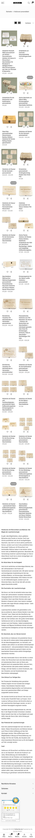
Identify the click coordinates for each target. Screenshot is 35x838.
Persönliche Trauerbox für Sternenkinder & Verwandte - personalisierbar (7, 368)
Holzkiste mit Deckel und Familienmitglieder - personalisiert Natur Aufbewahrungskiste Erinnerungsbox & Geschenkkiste (8, 404)
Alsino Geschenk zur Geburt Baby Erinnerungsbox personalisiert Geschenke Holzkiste (25, 101)
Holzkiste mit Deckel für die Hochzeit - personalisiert (25, 133)
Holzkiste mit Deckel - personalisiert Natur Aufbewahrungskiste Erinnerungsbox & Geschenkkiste (9, 507)
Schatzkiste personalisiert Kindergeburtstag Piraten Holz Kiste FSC (24, 172)
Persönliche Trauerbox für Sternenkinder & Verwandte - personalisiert (7, 319)
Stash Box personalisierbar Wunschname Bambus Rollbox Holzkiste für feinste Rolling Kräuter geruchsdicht (8, 137)
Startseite (9, 11)
